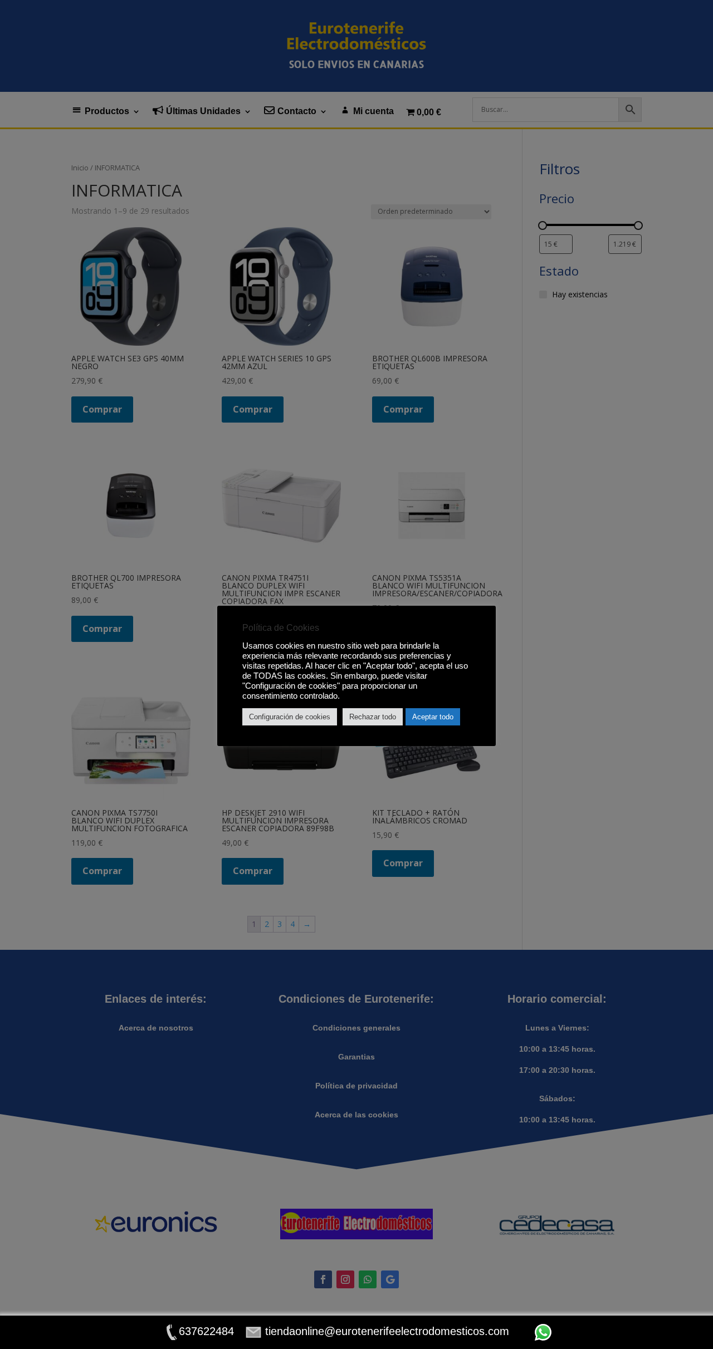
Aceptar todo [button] (432, 717)
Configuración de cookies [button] (289, 717)
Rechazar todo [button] (372, 717)
